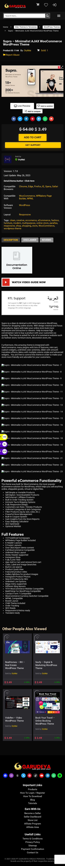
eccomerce (31, 220)
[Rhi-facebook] (5, 775)
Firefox (37, 186)
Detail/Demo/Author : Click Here (19, 181)
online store (42, 223)
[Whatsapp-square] (59, 775)
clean (12, 220)
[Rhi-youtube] (41, 775)
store (34, 225)
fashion (55, 220)
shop (18, 225)
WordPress (24, 205)
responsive (9, 225)
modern (17, 223)
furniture (8, 223)
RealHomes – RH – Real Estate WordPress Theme (15, 665)
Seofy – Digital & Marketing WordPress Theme (46, 665)
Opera (48, 186)
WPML (30, 198)
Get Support (33, 145)
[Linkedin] (47, 775)
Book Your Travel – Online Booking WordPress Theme (45, 720)
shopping (26, 225)
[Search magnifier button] (47, 16)
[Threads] (17, 775)
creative (20, 220)
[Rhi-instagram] (11, 775)
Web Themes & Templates (26, 27)
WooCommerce (27, 195)
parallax (53, 223)
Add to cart (32, 137)
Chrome (23, 186)
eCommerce (44, 220)
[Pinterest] (29, 775)
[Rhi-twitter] (23, 775)
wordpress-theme (12, 228)
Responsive (25, 214)
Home (5, 27)
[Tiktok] (35, 775)
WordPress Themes (52, 27)
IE (43, 186)
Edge (30, 186)
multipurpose (28, 223)
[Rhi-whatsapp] (53, 775)
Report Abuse (12, 54)
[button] (58, 15)
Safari (55, 186)
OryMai (27, 50)
